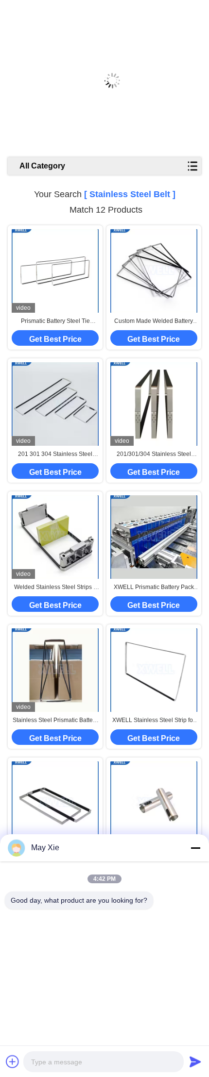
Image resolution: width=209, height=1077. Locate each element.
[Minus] (195, 848)
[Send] (195, 1061)
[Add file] (12, 1061)
